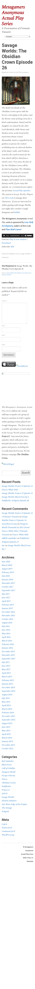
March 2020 (7, 564)
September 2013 (8, 719)
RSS (12, 246)
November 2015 (8, 654)
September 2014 (8, 690)
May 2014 (6, 701)
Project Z (6, 789)
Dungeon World (8, 771)
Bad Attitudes (8, 760)
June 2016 (6, 629)
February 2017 (8, 604)
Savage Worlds (25, 253)
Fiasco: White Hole (10, 489)
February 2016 (8, 644)
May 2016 (6, 633)
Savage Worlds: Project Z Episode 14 (17, 485)
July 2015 (6, 662)
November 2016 (8, 615)
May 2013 (6, 730)
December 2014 (8, 687)
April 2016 (6, 636)
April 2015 (6, 672)
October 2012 (7, 748)
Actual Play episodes (21, 190)
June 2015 (6, 665)
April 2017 (6, 600)
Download (6, 243)
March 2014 (7, 708)
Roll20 (17, 212)
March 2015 (7, 676)
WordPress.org (8, 834)
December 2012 (8, 744)
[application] (17, 236)
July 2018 (6, 575)
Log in (4, 823)
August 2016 (7, 622)
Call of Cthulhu (8, 768)
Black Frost (6, 764)
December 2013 (8, 715)
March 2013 (7, 737)
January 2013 (7, 741)
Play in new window (17, 239)
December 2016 (8, 611)
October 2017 (7, 586)
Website (3, 345)
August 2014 (7, 694)
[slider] (29, 235)
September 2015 (8, 658)
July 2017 (6, 593)
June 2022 (6, 561)
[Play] (4, 236)
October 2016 (7, 618)
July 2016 (6, 626)
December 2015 (8, 651)
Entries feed (7, 827)
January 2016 (7, 647)
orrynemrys (25, 72)
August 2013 (7, 723)
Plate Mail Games (13, 229)
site (3, 545)
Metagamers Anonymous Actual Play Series (13, 15)
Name (3, 326)
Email (3, 335)
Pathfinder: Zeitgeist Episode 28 (15, 500)
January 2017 (7, 608)
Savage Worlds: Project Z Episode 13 (17, 493)
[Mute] (26, 236)
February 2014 (8, 712)
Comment (4, 301)
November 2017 (8, 582)
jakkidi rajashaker (9, 537)
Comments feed (8, 830)
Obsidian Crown (13, 253)
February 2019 (8, 572)
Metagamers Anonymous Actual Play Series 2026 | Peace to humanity (27, 853)
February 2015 (8, 679)
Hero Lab (9, 197)
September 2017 (8, 590)
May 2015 (6, 669)
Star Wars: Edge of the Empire (14, 804)
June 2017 (6, 597)
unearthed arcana (9, 523)
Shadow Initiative (9, 800)
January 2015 (7, 683)
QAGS (4, 793)
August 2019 (7, 568)
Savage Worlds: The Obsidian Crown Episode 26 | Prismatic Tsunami (16, 274)
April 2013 (6, 733)
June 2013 (6, 726)
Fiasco (4, 778)
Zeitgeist (5, 811)
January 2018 (7, 579)
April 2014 (6, 705)
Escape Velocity (8, 775)
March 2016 (7, 640)
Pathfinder (6, 786)
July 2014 (6, 698)
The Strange (7, 807)
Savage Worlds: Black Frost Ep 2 (15, 496)
